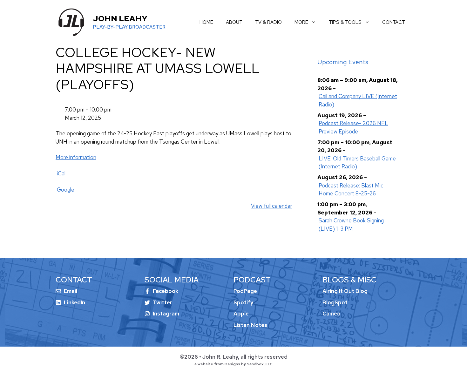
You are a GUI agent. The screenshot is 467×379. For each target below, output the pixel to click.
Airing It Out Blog (345, 291)
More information (76, 157)
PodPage (245, 291)
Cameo (331, 313)
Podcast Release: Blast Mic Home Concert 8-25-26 (351, 189)
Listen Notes (250, 324)
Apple (241, 313)
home (206, 22)
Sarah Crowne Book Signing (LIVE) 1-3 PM (351, 224)
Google (65, 189)
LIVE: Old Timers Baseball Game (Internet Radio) (357, 162)
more (301, 22)
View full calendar (271, 205)
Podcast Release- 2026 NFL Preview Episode (353, 127)
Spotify (243, 302)
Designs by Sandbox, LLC (249, 364)
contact (393, 22)
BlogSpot (335, 302)
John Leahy (120, 18)
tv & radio (268, 22)
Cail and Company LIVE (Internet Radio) (358, 100)
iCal (61, 173)
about (234, 22)
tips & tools (345, 22)
